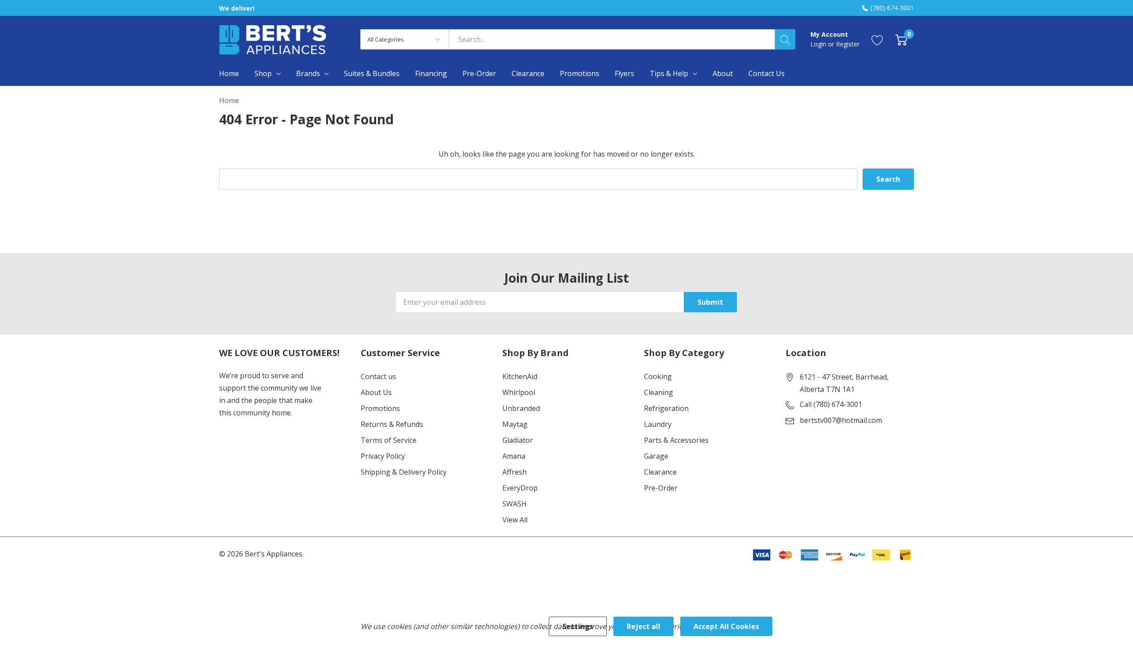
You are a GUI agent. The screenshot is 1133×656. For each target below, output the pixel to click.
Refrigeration (666, 408)
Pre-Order (661, 488)
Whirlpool (518, 392)
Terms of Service (388, 440)
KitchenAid (519, 376)
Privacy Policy (383, 456)
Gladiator (517, 440)
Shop (263, 73)
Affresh (514, 472)
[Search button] (785, 39)
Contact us (378, 376)
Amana (513, 456)
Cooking (658, 376)
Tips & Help (669, 73)
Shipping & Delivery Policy (404, 472)
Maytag (515, 424)
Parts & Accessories (676, 440)
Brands (308, 73)
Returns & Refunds (392, 424)
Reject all (643, 626)
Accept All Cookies (726, 626)
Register (847, 44)
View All (515, 520)
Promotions (380, 408)
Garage (656, 456)
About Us (376, 392)
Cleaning (658, 392)
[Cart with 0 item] (901, 39)
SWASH (514, 504)
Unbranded (521, 408)
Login (819, 44)
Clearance (660, 472)
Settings (578, 626)
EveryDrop (520, 488)
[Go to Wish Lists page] (877, 39)
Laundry (657, 424)
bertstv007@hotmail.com (841, 420)
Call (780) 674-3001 (831, 404)
